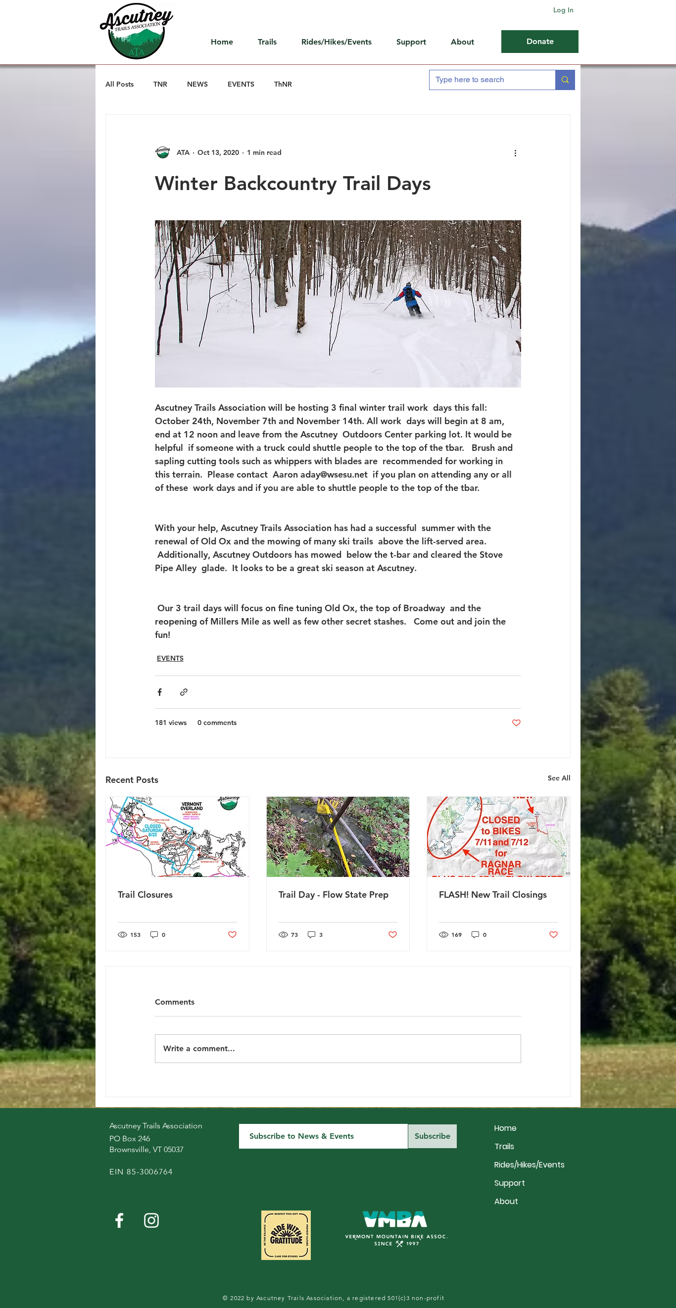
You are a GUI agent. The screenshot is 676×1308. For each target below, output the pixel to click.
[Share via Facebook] (159, 692)
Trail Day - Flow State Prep (333, 894)
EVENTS (241, 84)
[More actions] (515, 152)
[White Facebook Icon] (119, 1220)
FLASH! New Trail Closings (493, 894)
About (506, 1201)
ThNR (283, 84)
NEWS (197, 84)
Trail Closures (145, 894)
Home (505, 1128)
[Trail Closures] (177, 837)
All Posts (119, 84)
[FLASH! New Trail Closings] (498, 837)
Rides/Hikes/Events (529, 1164)
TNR (160, 84)
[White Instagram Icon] (151, 1220)
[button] (416, 42)
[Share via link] (184, 692)
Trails (504, 1146)
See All (559, 778)
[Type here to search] (565, 80)
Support (509, 1183)
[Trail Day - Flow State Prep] (338, 837)
